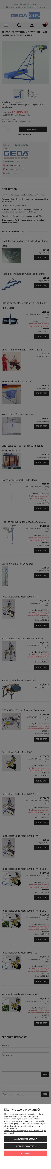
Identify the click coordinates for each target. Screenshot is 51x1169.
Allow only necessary (25, 1139)
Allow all (25, 1153)
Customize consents (26, 1146)
